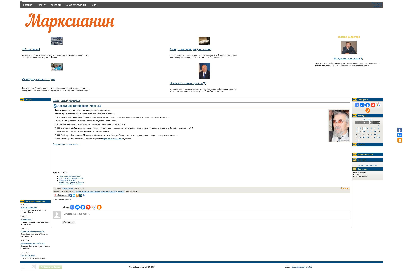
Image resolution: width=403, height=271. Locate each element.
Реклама (29, 100)
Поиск (94, 4)
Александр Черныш (116, 191)
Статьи (64, 101)
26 (368, 137)
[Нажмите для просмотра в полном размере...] (339, 141)
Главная (27, 4)
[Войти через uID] (72, 207)
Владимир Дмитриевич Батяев (33, 243)
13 (371, 131)
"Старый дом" (26, 219)
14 (375, 131)
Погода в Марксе (377, 4)
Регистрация (363, 100)
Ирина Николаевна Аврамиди (32, 231)
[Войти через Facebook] (82, 207)
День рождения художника (69, 176)
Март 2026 (367, 120)
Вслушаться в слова (347, 58)
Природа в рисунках (67, 180)
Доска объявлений (76, 4)
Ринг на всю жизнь (28, 255)
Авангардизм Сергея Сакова (70, 184)
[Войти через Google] (93, 207)
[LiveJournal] (84, 195)
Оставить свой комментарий (367, 165)
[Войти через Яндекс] (88, 207)
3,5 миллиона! (31, 49)
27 (371, 137)
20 (371, 134)
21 (375, 134)
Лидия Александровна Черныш (71, 182)
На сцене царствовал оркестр (71, 178)
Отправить (68, 222)
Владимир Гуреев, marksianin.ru (65, 144)
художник (77, 191)
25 (364, 137)
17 (360, 134)
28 (375, 137)
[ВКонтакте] (70, 195)
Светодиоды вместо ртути (38, 79)
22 (379, 134)
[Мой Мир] (80, 195)
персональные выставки (112, 139)
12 (368, 131)
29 (379, 137)
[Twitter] (74, 195)
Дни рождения (74, 101)
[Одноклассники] (77, 195)
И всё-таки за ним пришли (186, 83)
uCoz (310, 267)
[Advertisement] (35, 150)
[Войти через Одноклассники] (99, 207)
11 (364, 131)
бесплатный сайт (299, 267)
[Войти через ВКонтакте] (77, 207)
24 (360, 137)
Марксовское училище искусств (95, 191)
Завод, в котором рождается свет (190, 49)
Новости (41, 4)
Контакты (56, 4)
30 (357, 140)
